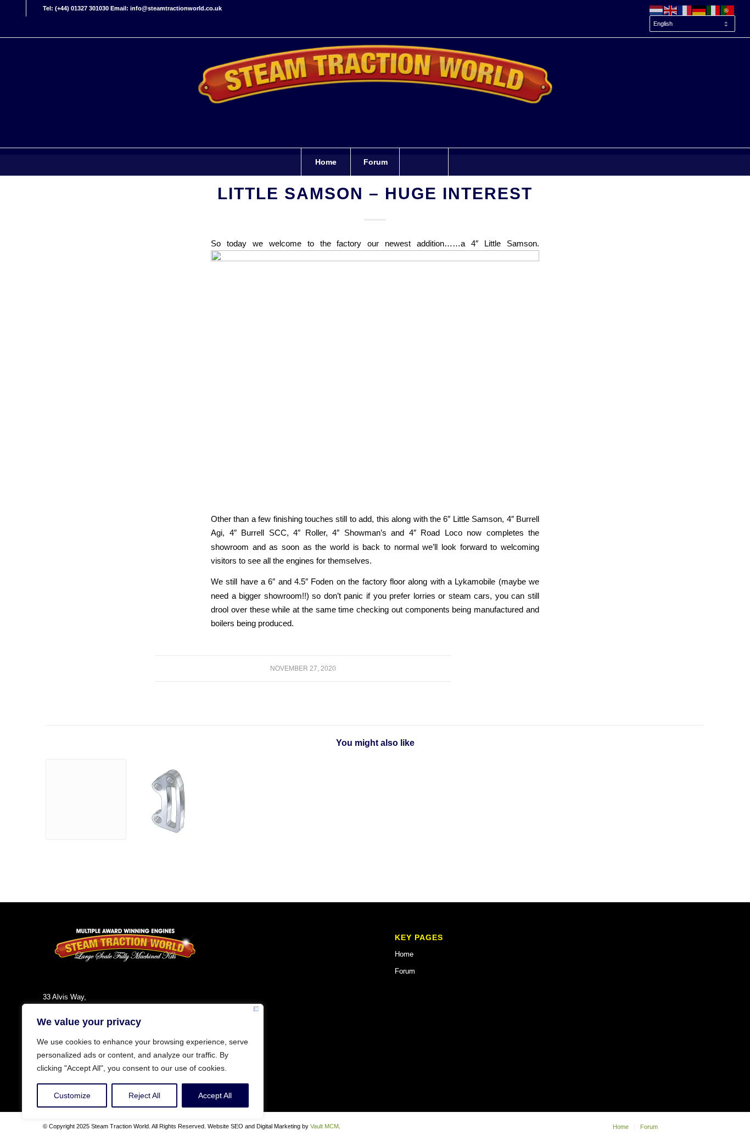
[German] (699, 10)
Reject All (144, 1095)
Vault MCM (324, 1126)
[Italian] (714, 10)
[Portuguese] (728, 10)
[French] (685, 10)
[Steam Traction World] (375, 93)
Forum (405, 971)
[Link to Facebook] (18, 8)
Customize (72, 1095)
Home (404, 954)
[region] (143, 1061)
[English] (671, 10)
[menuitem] (689, 24)
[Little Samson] (168, 799)
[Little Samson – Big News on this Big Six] (86, 799)
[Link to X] (34, 8)
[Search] (424, 162)
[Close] (256, 1011)
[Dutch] (657, 10)
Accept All (215, 1095)
